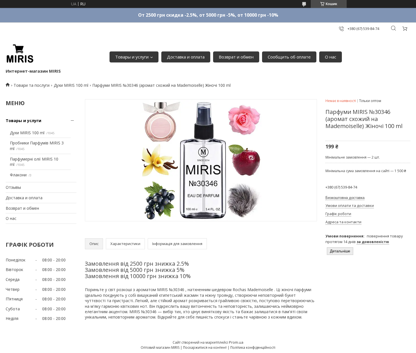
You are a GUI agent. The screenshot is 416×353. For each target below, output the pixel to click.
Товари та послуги (32, 85)
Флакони (18, 174)
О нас (330, 57)
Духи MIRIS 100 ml (71, 85)
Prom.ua (236, 342)
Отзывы (13, 187)
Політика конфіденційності (252, 347)
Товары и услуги (132, 57)
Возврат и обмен (236, 57)
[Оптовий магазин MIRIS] (20, 54)
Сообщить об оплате (289, 57)
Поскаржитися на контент (205, 347)
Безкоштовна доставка (344, 198)
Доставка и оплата (186, 57)
